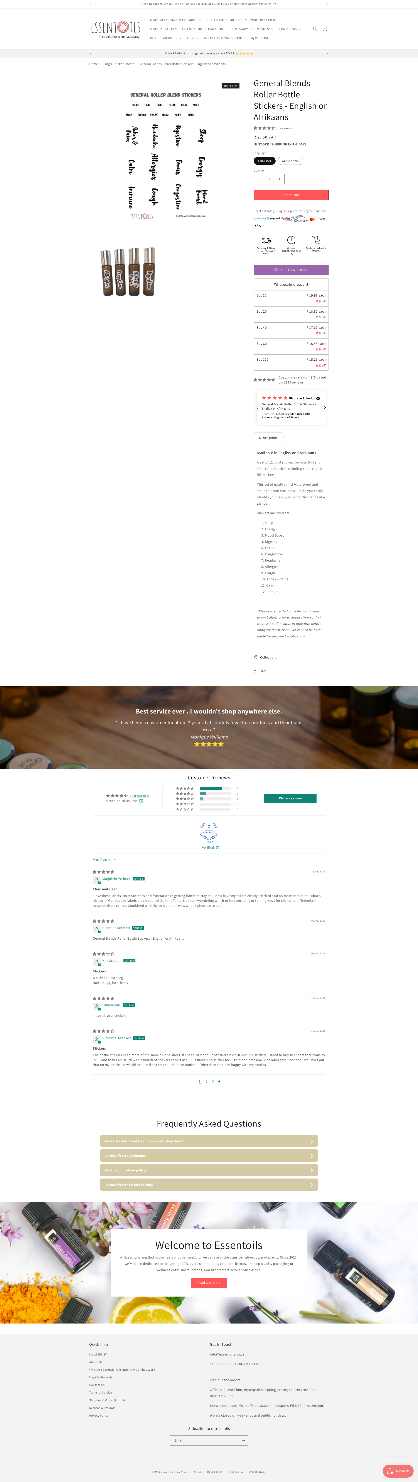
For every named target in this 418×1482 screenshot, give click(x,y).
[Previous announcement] (91, 4)
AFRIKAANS (290, 161)
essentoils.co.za (170, 1472)
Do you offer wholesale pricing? (128, 1185)
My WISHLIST (98, 1354)
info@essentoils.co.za (227, 1354)
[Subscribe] (243, 1440)
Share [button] (263, 671)
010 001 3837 (226, 1364)
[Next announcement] (327, 4)
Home (93, 64)
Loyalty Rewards (100, 1377)
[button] (175, 19)
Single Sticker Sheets (118, 64)
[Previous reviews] (257, 407)
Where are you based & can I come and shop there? (144, 1141)
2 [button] (207, 1081)
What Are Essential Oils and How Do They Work (122, 1370)
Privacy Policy (98, 1415)
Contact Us (97, 1385)
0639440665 (248, 1364)
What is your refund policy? (125, 1170)
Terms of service (256, 1471)
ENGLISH (264, 161)
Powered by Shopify (191, 1472)
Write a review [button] (290, 798)
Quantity (259, 170)
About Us (95, 1362)
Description (268, 437)
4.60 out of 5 (139, 796)
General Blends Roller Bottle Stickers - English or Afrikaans (183, 64)
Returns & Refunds (102, 1408)
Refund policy (215, 1471)
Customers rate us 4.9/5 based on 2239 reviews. (302, 379)
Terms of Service (100, 1392)
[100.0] (209, 831)
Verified (208, 847)
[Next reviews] (325, 407)
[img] (103, 872)
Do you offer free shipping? (125, 1156)
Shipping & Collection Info (107, 1400)
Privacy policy (235, 1471)
